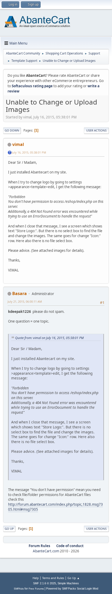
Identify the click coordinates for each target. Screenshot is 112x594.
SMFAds (19, 588)
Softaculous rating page (32, 86)
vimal (18, 144)
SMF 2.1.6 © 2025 (44, 583)
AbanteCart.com (46, 551)
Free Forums (36, 588)
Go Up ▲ (73, 578)
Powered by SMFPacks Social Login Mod (72, 588)
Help (36, 578)
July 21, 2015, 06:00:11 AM (25, 301)
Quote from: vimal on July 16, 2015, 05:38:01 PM (49, 338)
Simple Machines (68, 583)
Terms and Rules (53, 578)
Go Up (9, 529)
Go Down (12, 130)
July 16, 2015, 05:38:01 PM (29, 152)
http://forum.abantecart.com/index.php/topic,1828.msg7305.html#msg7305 (55, 507)
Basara (19, 293)
